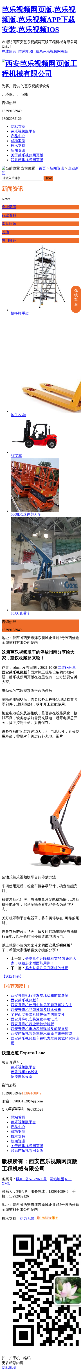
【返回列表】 (12, 976)
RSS (68, 1179)
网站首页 (18, 126)
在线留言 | (10, 51)
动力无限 (27, 1218)
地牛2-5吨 (18, 415)
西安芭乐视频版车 (25, 1000)
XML (6, 1183)
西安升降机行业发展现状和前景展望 (39, 995)
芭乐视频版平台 (23, 131)
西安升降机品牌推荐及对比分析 (36, 1010)
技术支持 (18, 146)
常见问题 (9, 224)
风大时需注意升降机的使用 (46, 968)
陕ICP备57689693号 (31, 1179)
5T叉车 (16, 456)
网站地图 (57, 1179)
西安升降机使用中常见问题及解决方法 (41, 1005)
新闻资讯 (18, 150)
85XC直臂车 (20, 613)
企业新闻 (9, 207)
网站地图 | (27, 51)
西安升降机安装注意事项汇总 (34, 1019)
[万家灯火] (47, 1218)
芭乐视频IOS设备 (24, 1072)
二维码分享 (67, 667)
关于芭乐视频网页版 (27, 155)
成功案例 (18, 141)
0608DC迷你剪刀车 (26, 514)
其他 (5, 232)
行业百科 (9, 215)
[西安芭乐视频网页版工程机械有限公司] (40, 73)
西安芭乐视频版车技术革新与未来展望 (41, 1033)
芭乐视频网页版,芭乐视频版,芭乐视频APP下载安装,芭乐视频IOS (39, 19)
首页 (42, 168)
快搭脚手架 (20, 313)
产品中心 (18, 136)
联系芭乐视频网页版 (52, 51)
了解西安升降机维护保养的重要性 (38, 1014)
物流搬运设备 (21, 1077)
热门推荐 (9, 240)
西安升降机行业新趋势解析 (32, 1024)
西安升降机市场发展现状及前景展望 (39, 1029)
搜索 (49, 178)
